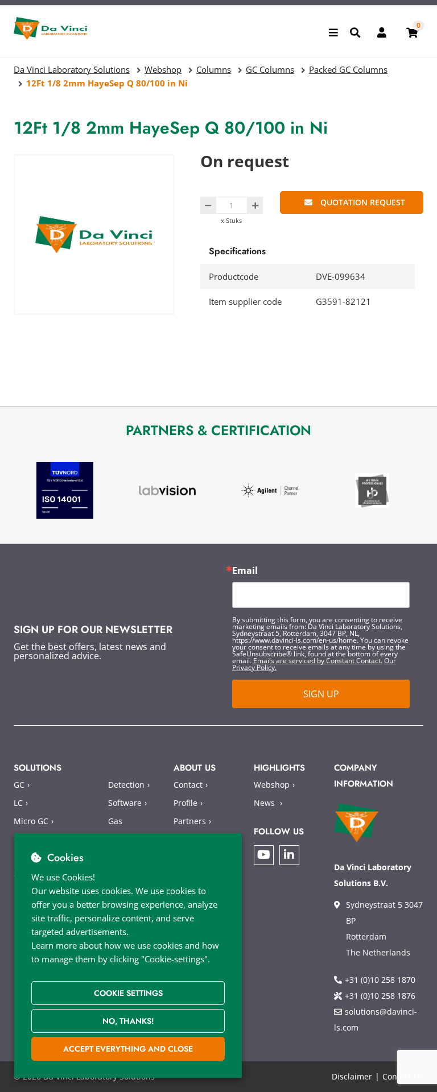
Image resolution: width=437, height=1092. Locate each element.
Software (125, 802)
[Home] (51, 28)
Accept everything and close (128, 1048)
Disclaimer (352, 1076)
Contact (188, 784)
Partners (190, 821)
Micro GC (31, 821)
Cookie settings (128, 993)
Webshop (272, 784)
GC (19, 784)
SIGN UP (321, 694)
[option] (64, 490)
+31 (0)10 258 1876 (380, 995)
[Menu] (333, 32)
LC (18, 802)
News (264, 802)
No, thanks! (128, 1021)
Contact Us (402, 1076)
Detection (126, 784)
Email (245, 570)
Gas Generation (129, 829)
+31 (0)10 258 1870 (380, 979)
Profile (185, 802)
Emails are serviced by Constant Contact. (317, 660)
